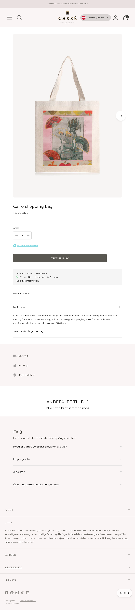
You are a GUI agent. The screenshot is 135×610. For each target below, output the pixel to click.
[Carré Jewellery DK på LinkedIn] (28, 593)
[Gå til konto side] (115, 17)
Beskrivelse (19, 307)
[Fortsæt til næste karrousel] (121, 116)
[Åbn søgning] (19, 17)
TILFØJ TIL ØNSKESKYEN (27, 246)
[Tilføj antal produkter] (28, 236)
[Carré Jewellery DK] (67, 17)
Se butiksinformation (27, 280)
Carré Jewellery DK (28, 601)
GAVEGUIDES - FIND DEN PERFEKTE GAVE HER (68, 3)
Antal (16, 228)
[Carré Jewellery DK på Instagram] (17, 593)
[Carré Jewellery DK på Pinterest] (12, 593)
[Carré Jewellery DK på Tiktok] (22, 593)
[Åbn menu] (9, 17)
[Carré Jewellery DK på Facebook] (7, 593)
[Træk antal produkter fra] (16, 236)
